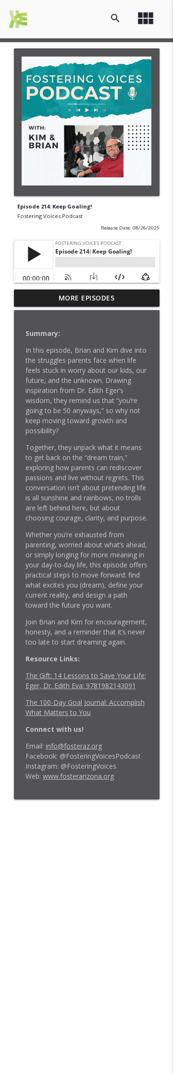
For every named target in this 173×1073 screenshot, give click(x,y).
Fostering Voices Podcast (50, 215)
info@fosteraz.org (74, 745)
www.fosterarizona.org (78, 776)
